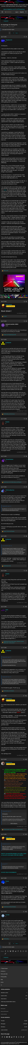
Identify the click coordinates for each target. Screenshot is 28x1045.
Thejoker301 (4, 26)
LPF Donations (21, 9)
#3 (26, 321)
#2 (26, 301)
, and (12, 482)
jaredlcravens (24, 1030)
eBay (5, 190)
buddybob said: (5, 844)
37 (13, 33)
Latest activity (4, 1014)
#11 (26, 647)
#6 (26, 456)
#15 (26, 878)
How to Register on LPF (9, 9)
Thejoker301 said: (6, 506)
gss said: (4, 864)
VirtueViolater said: (6, 545)
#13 (26, 759)
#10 (26, 606)
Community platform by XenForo (14, 1042)
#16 (26, 911)
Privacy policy (4, 976)
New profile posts (4, 1011)
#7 (26, 487)
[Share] (24, 37)
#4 (26, 339)
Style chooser (5, 968)
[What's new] (26, 11)
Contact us (3, 971)
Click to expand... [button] (14, 823)
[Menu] (2, 12)
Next (17, 33)
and (10, 334)
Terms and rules (4, 974)
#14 (26, 834)
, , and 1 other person (14, 642)
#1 (26, 36)
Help (2, 979)
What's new (4, 1005)
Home (2, 982)
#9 (26, 570)
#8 (26, 536)
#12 (26, 695)
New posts (3, 1008)
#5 (26, 418)
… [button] (11, 33)
